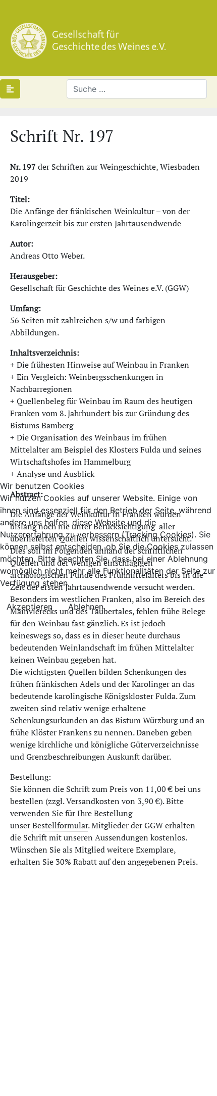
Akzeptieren (29, 607)
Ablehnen (85, 607)
